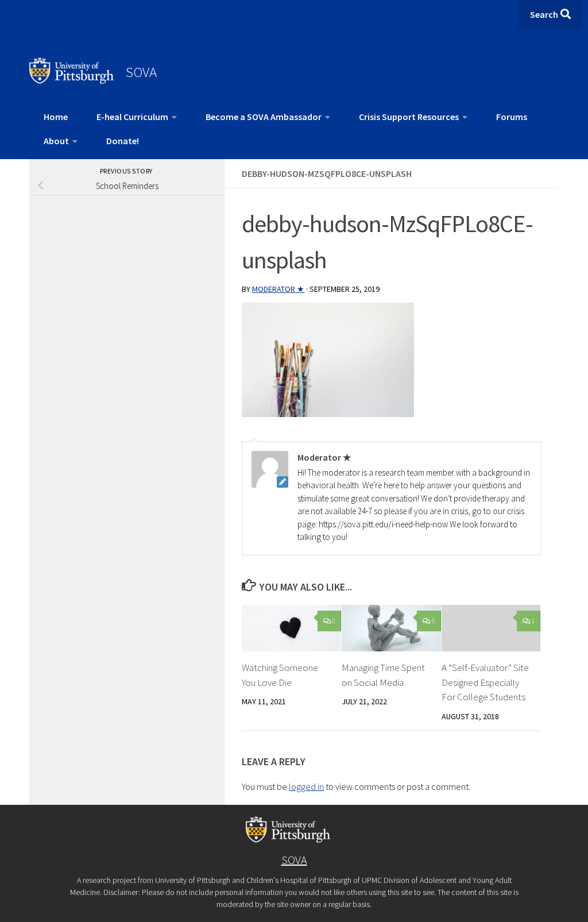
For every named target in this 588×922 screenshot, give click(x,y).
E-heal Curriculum (132, 116)
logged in (306, 786)
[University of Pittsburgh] (71, 80)
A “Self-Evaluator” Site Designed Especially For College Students (485, 682)
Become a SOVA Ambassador (264, 116)
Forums (511, 116)
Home (56, 116)
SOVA (141, 72)
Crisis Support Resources (409, 116)
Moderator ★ (278, 289)
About (56, 140)
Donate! (122, 140)
